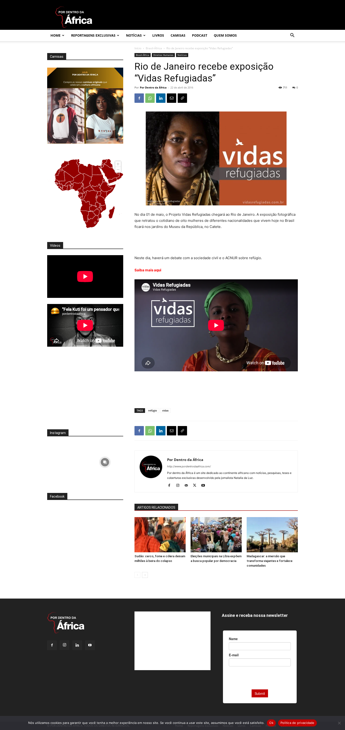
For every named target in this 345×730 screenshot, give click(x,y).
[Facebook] (139, 98)
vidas (165, 410)
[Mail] (188, 485)
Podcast (199, 35)
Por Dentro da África (153, 87)
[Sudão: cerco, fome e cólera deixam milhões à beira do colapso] (160, 534)
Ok (271, 723)
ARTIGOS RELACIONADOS (156, 507)
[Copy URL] (182, 98)
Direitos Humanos (163, 55)
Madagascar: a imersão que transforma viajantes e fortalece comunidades (269, 560)
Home (55, 35)
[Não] (339, 723)
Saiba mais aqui (148, 270)
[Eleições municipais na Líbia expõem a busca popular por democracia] (216, 534)
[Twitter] (196, 485)
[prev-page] (137, 575)
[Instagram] (179, 485)
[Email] (171, 98)
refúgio (152, 410)
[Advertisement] (216, 243)
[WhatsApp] (150, 98)
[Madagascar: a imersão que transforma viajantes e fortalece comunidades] (272, 534)
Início (137, 48)
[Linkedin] (160, 98)
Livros (158, 35)
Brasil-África (154, 48)
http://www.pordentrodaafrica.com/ (189, 466)
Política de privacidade (297, 723)
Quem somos (225, 35)
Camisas (178, 35)
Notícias (134, 35)
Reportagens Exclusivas (93, 35)
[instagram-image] (65, 460)
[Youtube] (205, 485)
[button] (292, 36)
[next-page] (145, 575)
